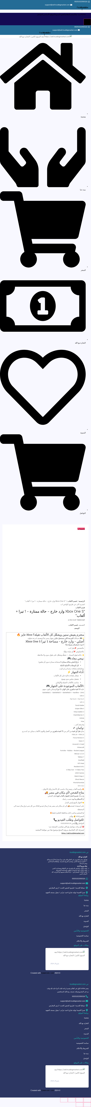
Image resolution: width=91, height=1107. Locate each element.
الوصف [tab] (77, 628)
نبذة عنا (78, 14)
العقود (62, 14)
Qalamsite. (45, 973)
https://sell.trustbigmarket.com (72, 833)
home (83, 14)
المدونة (57, 14)
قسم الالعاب (72, 601)
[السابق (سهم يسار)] (87, 1104)
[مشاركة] (71, 1100)
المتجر (72, 14)
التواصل (40, 14)
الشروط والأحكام (83, 941)
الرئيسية (82, 601)
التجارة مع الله (84, 916)
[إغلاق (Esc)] (64, 1100)
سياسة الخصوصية (82, 936)
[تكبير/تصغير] (87, 1100)
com (52, 973)
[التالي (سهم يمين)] (79, 1104)
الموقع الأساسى (49, 14)
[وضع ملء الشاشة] (79, 1100)
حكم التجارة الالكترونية (57, 960)
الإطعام (67, 14)
